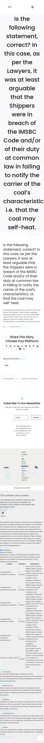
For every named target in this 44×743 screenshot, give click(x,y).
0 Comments (25, 327)
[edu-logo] (10, 7)
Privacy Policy (21, 435)
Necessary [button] (4, 548)
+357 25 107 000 (24, 465)
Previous (30, 234)
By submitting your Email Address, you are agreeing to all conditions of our (23, 430)
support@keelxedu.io (30, 473)
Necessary (7, 550)
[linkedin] (36, 467)
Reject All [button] (3, 509)
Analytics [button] (3, 697)
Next (37, 234)
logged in (17, 379)
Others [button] (2, 725)
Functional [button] (4, 669)
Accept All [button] (11, 509)
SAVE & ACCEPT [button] (5, 736)
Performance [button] (5, 683)
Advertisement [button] (6, 711)
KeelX (7, 327)
